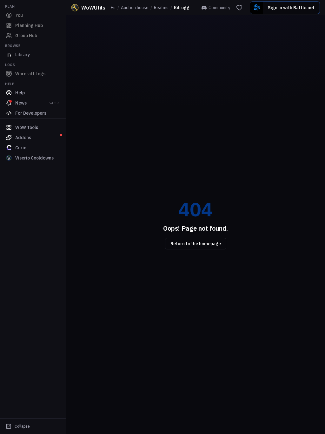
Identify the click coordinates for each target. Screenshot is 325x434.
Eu (113, 7)
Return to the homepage (195, 244)
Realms (161, 7)
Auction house (135, 7)
